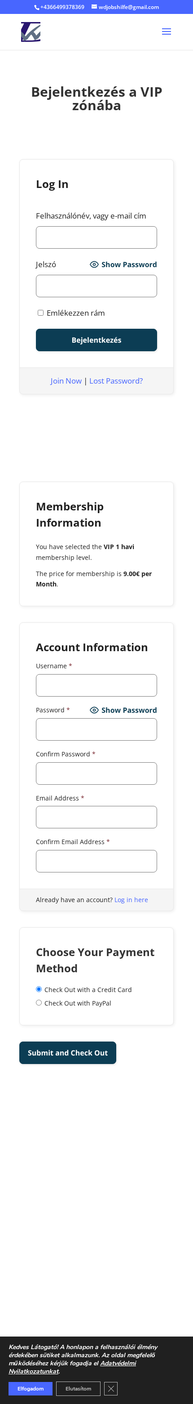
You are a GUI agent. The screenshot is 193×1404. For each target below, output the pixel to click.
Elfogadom (31, 1388)
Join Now (66, 381)
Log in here (131, 899)
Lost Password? (116, 381)
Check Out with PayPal (77, 1003)
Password (53, 710)
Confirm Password (66, 754)
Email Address (60, 798)
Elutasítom (78, 1388)
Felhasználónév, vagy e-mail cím (91, 215)
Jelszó (46, 264)
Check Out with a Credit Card (88, 989)
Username (54, 666)
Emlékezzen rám (75, 313)
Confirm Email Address (73, 841)
